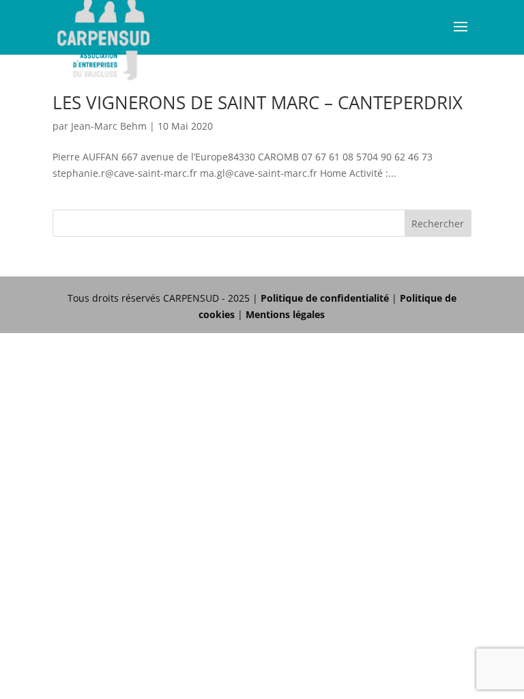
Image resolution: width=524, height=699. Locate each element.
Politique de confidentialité (325, 297)
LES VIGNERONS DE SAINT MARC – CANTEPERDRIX (258, 102)
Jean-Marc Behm (109, 125)
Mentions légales (285, 314)
